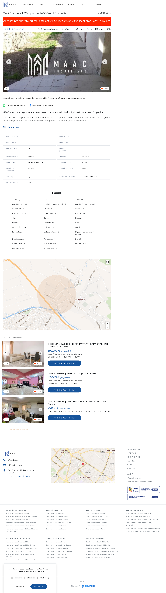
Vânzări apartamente (16, 510)
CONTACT (84, 4)
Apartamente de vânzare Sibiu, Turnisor (21, 523)
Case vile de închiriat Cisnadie (56, 557)
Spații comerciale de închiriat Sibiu (98, 545)
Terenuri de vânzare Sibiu (95, 513)
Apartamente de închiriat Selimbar (19, 551)
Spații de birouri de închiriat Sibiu (98, 542)
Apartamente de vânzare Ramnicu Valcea (21, 516)
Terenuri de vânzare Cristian (96, 526)
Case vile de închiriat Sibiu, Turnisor (59, 551)
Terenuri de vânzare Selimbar (97, 519)
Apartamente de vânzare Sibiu (17, 513)
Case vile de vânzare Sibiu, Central (58, 523)
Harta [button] (105, 89)
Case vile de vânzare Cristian (56, 529)
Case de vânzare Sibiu (36, 98)
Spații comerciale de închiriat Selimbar (100, 554)
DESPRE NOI (57, 4)
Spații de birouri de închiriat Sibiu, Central (101, 548)
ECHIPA (71, 4)
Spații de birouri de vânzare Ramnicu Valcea (142, 531)
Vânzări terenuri (93, 510)
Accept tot (38, 586)
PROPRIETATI (28, 4)
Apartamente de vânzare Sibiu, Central (20, 526)
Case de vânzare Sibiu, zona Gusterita (67, 98)
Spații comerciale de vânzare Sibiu (138, 513)
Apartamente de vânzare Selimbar (19, 519)
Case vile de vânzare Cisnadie (56, 526)
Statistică (31, 578)
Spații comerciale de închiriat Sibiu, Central (102, 551)
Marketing (44, 578)
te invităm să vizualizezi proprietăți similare (82, 20)
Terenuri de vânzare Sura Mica (97, 516)
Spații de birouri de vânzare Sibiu (138, 516)
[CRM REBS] (88, 586)
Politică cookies (134, 478)
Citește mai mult (11, 127)
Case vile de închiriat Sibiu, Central (58, 545)
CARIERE (97, 4)
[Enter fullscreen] (107, 262)
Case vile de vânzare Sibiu (55, 513)
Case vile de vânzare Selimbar (57, 516)
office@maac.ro (15, 465)
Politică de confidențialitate (139, 482)
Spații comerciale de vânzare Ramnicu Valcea (143, 528)
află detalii (37, 569)
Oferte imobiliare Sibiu (13, 98)
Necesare (18, 578)
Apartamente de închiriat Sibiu (17, 542)
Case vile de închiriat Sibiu (55, 542)
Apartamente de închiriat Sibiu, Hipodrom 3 (22, 548)
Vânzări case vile (54, 510)
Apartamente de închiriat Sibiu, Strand (20, 560)
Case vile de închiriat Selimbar (57, 548)
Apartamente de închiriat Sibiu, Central (20, 545)
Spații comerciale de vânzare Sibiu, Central (142, 519)
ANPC (130, 474)
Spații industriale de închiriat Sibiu (98, 557)
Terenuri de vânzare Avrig (95, 529)
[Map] (57, 294)
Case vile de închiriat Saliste (56, 554)
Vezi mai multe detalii (64, 363)
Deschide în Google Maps (19, 476)
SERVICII (43, 4)
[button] (8, 61)
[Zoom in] (107, 323)
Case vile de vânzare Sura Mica (57, 519)
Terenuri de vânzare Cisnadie (96, 523)
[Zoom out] (107, 327)
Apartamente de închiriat (18, 538)
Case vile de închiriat (56, 538)
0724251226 (13, 460)
